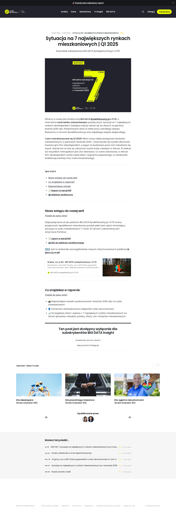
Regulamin (89, 506)
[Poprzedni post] (46, 417)
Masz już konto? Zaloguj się (88, 345)
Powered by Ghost (152, 506)
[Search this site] (143, 12)
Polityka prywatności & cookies (108, 506)
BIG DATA (110, 11)
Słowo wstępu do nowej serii (62, 177)
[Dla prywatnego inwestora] (89, 389)
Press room (76, 506)
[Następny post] (129, 417)
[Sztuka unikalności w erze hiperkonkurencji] (88, 453)
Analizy (64, 11)
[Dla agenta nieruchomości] (138, 389)
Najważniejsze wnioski (59, 186)
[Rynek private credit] (88, 472)
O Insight (98, 11)
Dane (73, 11)
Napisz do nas (129, 506)
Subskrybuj (164, 12)
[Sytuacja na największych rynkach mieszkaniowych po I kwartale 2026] (88, 466)
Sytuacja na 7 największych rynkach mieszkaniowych (95, 33)
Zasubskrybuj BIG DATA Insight (88, 340)
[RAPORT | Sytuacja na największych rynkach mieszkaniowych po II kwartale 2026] (88, 447)
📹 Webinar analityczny (60, 194)
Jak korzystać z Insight (50, 506)
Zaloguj (151, 11)
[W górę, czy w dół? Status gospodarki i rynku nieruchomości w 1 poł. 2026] (88, 459)
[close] (173, 3)
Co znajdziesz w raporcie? (61, 182)
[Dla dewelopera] (40, 389)
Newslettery (85, 11)
